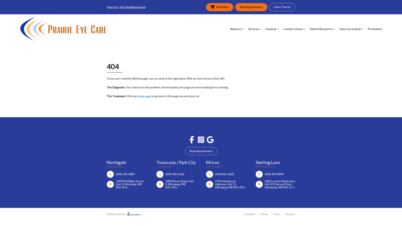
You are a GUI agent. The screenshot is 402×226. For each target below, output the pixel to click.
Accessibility (249, 214)
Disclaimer (290, 214)
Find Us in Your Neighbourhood (126, 7)
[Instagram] (201, 139)
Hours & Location (350, 29)
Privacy (277, 214)
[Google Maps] (210, 139)
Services (253, 29)
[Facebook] (192, 139)
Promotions (375, 29)
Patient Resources (321, 29)
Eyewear (271, 29)
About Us (235, 29)
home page (144, 96)
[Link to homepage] (63, 29)
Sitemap (264, 214)
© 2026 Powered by (116, 214)
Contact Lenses (293, 29)
